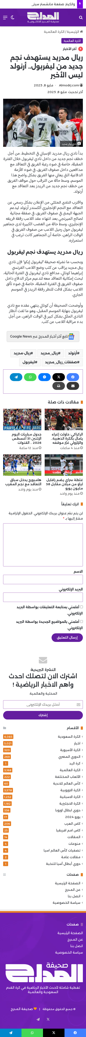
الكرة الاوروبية (70, 790)
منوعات (74, 844)
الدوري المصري (69, 757)
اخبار (77, 743)
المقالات (73, 837)
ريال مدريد (75, 268)
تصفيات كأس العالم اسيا (62, 850)
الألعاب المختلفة (67, 777)
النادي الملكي (60, 202)
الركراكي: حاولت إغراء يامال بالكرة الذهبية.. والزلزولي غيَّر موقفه (67, 438)
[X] (58, 377)
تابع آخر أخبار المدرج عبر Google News (39, 336)
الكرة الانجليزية (69, 803)
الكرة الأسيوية (70, 750)
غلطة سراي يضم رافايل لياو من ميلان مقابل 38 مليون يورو (64, 484)
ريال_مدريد (49, 353)
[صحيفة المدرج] (43, 17)
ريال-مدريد (22, 353)
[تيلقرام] (16, 377)
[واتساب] (30, 377)
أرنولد (72, 353)
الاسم (78, 572)
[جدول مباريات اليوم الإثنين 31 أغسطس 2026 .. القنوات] (22, 419)
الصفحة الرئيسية (67, 883)
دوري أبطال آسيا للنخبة (63, 864)
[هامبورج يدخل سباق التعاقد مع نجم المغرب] (22, 465)
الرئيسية (73, 32)
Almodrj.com (69, 85)
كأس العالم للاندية (66, 783)
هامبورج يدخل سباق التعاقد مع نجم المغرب (23, 482)
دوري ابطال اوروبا (67, 810)
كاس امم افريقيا (68, 830)
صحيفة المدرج (22, 1009)
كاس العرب (72, 824)
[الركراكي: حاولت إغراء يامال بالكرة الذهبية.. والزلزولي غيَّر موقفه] (64, 419)
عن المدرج (72, 890)
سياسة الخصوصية (66, 903)
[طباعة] (58, 386)
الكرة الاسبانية (70, 797)
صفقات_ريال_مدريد (61, 362)
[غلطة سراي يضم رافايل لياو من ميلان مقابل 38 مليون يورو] (64, 465)
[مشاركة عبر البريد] (73, 386)
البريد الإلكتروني (71, 589)
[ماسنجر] (44, 377)
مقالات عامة (70, 857)
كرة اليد (74, 763)
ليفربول (29, 362)
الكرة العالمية (54, 32)
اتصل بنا (74, 896)
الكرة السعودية (69, 737)
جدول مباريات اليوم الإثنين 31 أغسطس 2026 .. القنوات (26, 438)
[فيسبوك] (73, 377)
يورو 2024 (72, 817)
